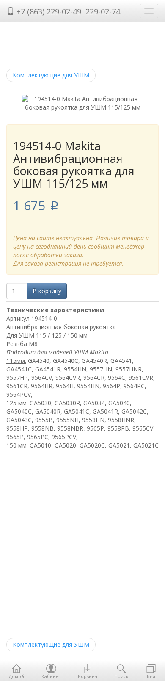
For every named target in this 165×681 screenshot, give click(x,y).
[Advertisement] (82, 544)
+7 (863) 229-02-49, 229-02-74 (67, 11)
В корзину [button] (47, 291)
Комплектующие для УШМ (51, 75)
